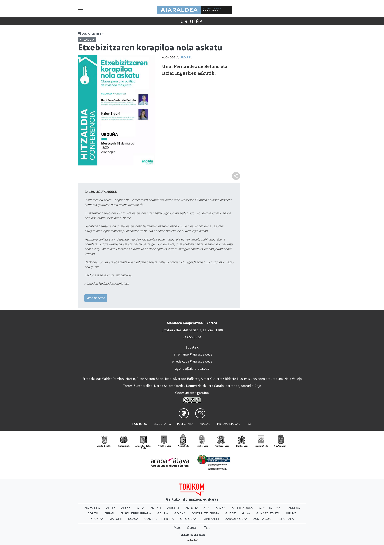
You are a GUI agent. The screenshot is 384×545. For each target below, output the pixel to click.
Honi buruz (140, 424)
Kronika (97, 518)
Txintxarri (210, 518)
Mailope (115, 518)
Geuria (162, 513)
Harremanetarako (228, 424)
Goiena (179, 513)
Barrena (293, 508)
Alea (140, 508)
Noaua (133, 518)
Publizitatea (185, 424)
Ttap (207, 527)
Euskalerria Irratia (135, 513)
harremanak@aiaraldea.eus (192, 354)
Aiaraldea (92, 508)
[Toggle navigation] (80, 9)
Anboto (173, 508)
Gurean (192, 527)
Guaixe (230, 513)
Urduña (192, 21)
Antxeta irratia (197, 508)
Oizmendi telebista (159, 518)
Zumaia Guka (262, 518)
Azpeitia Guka (242, 508)
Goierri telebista (205, 513)
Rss (249, 424)
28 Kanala (286, 518)
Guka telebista (268, 513)
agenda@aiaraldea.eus (192, 368)
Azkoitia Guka (269, 508)
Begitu (93, 513)
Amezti (155, 508)
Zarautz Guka (236, 518)
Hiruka (291, 513)
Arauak (205, 424)
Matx (177, 527)
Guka (246, 513)
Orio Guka (188, 518)
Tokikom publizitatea (192, 534)
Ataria (220, 508)
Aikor (110, 508)
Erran (109, 513)
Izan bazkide (96, 298)
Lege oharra (162, 424)
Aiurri (126, 508)
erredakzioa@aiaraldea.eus (192, 361)
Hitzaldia (87, 39)
